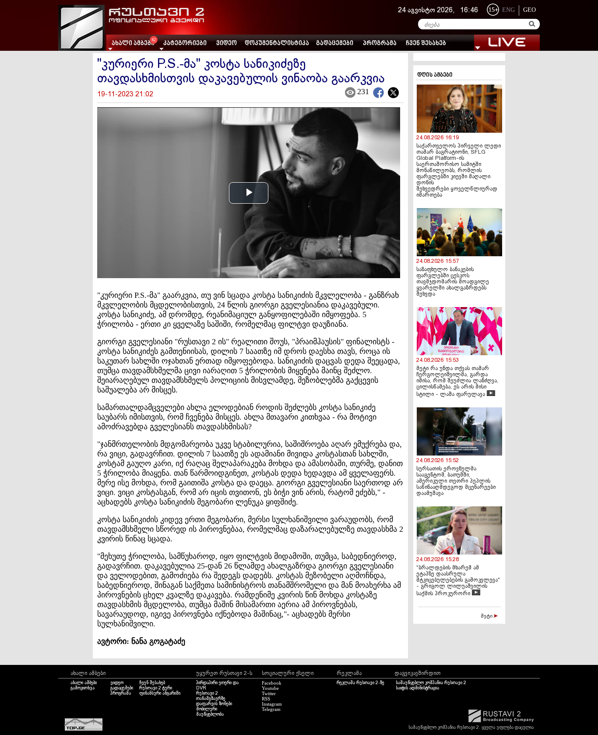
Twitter (269, 693)
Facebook (271, 683)
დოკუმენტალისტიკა (277, 43)
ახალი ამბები (83, 683)
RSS (266, 698)
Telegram (271, 709)
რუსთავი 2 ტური (155, 688)
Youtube (270, 688)
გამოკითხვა (82, 688)
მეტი (487, 616)
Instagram (272, 704)
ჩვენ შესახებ (426, 43)
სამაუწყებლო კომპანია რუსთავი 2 (431, 683)
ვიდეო (226, 43)
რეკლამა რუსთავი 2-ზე (360, 683)
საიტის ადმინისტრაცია (417, 688)
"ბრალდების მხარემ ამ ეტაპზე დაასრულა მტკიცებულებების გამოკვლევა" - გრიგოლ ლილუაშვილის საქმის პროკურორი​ (458, 581)
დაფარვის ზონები (214, 704)
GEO (529, 10)
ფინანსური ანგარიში (159, 693)
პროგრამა (380, 43)
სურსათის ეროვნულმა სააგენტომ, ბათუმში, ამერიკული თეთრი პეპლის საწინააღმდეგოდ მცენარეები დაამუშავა (456, 481)
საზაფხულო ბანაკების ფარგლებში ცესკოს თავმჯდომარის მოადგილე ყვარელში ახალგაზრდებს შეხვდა (452, 282)
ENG (508, 10)
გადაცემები (334, 43)
